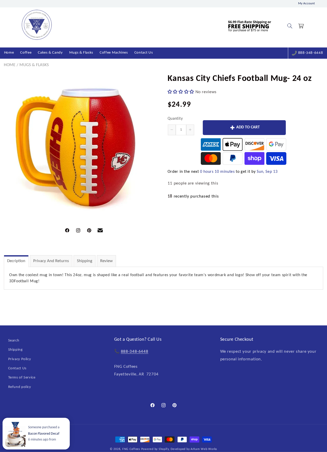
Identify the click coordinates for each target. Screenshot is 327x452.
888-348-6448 (310, 53)
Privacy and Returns (51, 261)
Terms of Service (22, 378)
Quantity (175, 119)
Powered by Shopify (155, 449)
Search (13, 341)
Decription (16, 261)
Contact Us (17, 368)
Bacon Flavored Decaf (43, 434)
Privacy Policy (19, 359)
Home (9, 65)
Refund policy (19, 387)
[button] (289, 26)
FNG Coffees (131, 449)
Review (106, 261)
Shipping (84, 261)
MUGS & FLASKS (34, 65)
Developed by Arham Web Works (194, 449)
